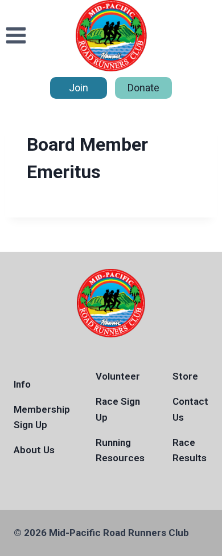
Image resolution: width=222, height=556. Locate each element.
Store (185, 376)
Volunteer (118, 376)
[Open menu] (16, 35)
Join (78, 88)
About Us (34, 450)
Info (22, 384)
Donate (143, 88)
